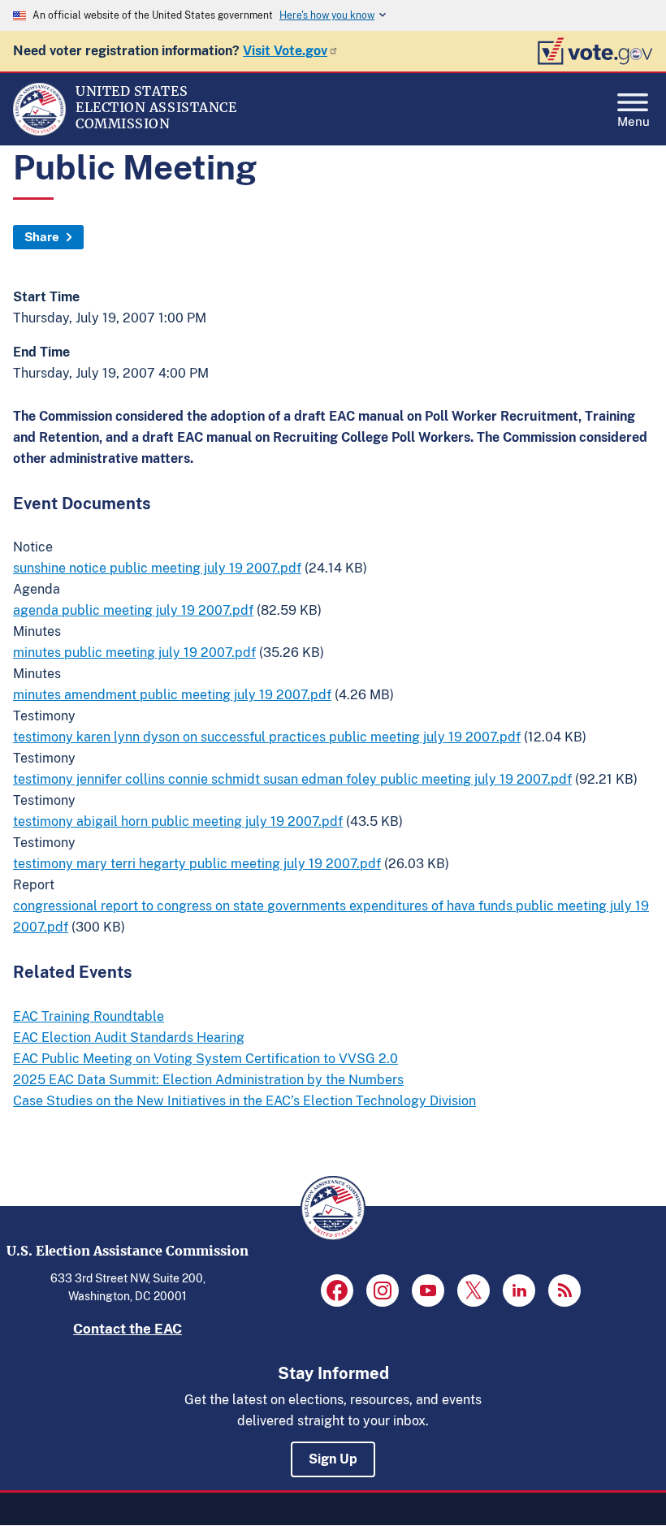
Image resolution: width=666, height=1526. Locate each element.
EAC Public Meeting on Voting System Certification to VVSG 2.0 (205, 1058)
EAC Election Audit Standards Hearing (128, 1037)
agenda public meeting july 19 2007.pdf (133, 610)
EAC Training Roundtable (88, 1016)
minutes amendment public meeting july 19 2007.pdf (172, 694)
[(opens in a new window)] (337, 1290)
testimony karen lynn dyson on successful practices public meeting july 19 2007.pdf (267, 737)
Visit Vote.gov (285, 50)
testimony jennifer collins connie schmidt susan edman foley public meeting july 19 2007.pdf (292, 779)
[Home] (39, 131)
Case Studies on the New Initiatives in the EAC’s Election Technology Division (244, 1101)
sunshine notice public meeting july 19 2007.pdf (157, 568)
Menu (633, 120)
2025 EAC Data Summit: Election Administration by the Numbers (208, 1079)
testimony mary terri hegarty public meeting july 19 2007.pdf (197, 863)
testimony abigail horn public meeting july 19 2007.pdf (178, 821)
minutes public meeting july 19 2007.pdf (134, 652)
